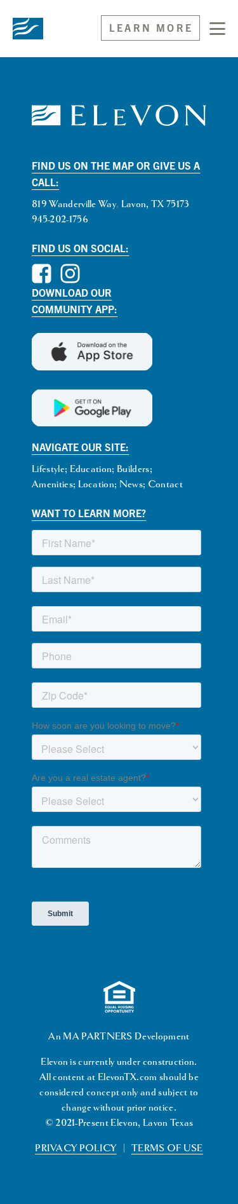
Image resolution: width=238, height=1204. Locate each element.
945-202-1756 (60, 219)
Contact (165, 484)
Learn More (151, 27)
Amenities (52, 484)
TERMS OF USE (167, 1148)
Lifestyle (48, 469)
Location (96, 484)
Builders (133, 469)
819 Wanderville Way (74, 204)
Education (91, 469)
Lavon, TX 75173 (155, 204)
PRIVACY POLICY (75, 1148)
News (131, 484)
